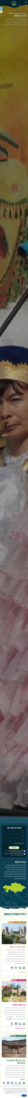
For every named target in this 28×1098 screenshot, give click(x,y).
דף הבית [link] (24, 13)
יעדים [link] (19, 13)
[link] (14, 4)
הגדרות (18, 1095)
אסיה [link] (15, 13)
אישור (24, 1095)
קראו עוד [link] (17, 963)
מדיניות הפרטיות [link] (15, 851)
